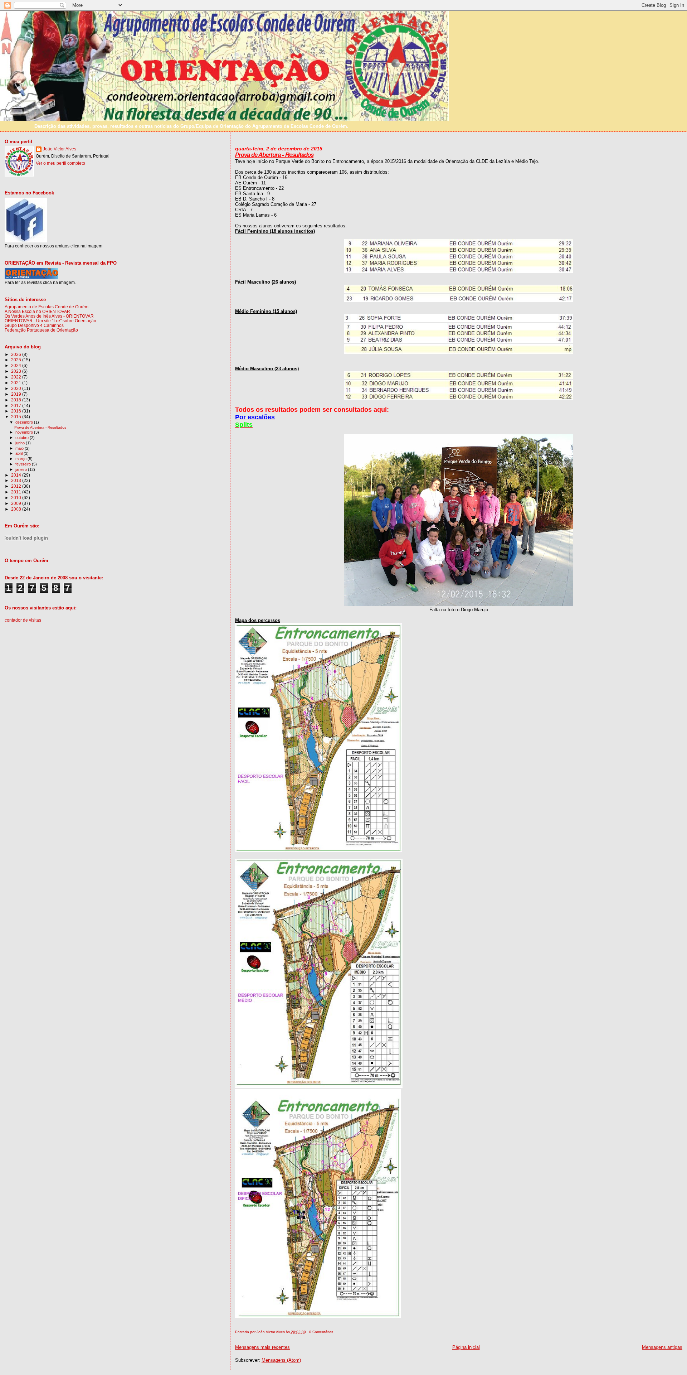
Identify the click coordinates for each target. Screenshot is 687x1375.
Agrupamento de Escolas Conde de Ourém (46, 306)
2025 (16, 359)
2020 (16, 388)
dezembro (24, 422)
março (21, 459)
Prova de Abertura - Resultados (274, 154)
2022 (16, 377)
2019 (16, 394)
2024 (16, 365)
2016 (16, 411)
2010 (16, 497)
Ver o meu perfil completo (60, 163)
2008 (16, 509)
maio (20, 448)
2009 (16, 503)
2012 (16, 486)
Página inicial (466, 1347)
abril (19, 453)
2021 (16, 382)
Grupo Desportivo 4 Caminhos (34, 325)
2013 (16, 480)
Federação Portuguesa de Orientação (41, 330)
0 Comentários (321, 1332)
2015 (16, 416)
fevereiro (23, 464)
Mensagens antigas (662, 1347)
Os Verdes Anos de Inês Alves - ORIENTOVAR (49, 316)
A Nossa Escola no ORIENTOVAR (37, 311)
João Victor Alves (59, 148)
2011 (16, 491)
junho (20, 443)
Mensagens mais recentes (262, 1347)
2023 (16, 371)
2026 (16, 354)
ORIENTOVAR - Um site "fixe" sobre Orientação (50, 320)
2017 (16, 405)
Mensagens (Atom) (281, 1360)
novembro (24, 432)
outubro (22, 437)
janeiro (21, 469)
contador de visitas (23, 620)
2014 (16, 475)
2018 (16, 399)
